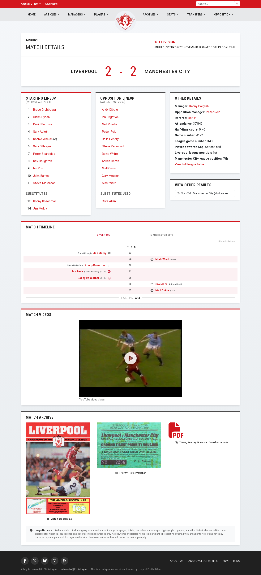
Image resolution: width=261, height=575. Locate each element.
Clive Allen (109, 201)
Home (32, 14)
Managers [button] (75, 14)
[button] (130, 358)
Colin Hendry (110, 139)
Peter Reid (109, 131)
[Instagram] (54, 561)
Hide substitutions (226, 241)
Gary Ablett (41, 131)
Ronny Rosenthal (44, 201)
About (31, 3)
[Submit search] (237, 3)
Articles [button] (50, 14)
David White (110, 154)
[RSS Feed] (64, 561)
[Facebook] (25, 561)
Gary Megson (110, 176)
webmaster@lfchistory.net (74, 569)
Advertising (51, 3)
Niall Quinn (109, 168)
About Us (177, 560)
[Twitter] (35, 561)
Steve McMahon (44, 183)
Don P (192, 118)
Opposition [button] (222, 14)
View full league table (189, 164)
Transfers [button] (195, 14)
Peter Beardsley (44, 154)
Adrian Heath (110, 161)
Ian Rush (38, 168)
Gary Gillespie (42, 146)
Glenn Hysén (41, 117)
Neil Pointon (110, 124)
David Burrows (42, 124)
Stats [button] (171, 14)
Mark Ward (109, 183)
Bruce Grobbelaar (44, 109)
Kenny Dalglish (199, 106)
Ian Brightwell (111, 117)
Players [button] (100, 14)
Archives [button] (149, 14)
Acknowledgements (203, 560)
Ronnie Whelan (43, 139)
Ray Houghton (42, 161)
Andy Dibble (110, 109)
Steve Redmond (113, 146)
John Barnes (41, 176)
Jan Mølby (40, 208)
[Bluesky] (45, 561)
